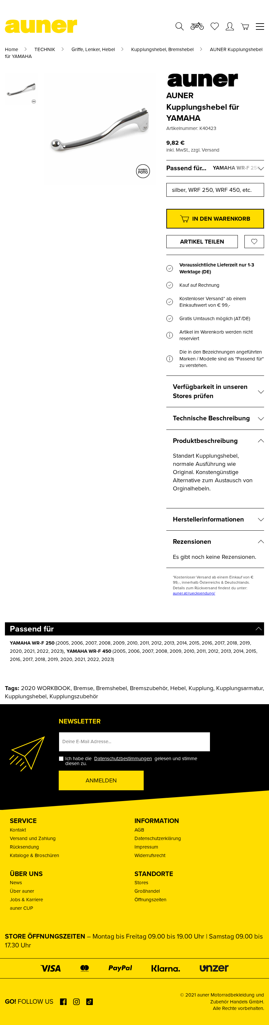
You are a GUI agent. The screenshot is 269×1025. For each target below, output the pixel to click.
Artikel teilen (202, 241)
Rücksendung (24, 847)
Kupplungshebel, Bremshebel (162, 49)
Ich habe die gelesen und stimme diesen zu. (131, 761)
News (16, 882)
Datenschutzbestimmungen (123, 758)
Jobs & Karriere (26, 899)
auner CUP (21, 908)
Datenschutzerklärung (157, 838)
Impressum (146, 847)
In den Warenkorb (221, 218)
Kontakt (18, 829)
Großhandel (147, 891)
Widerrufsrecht (149, 855)
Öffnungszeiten (150, 899)
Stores (141, 882)
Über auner (22, 891)
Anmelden (101, 780)
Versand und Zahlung (33, 838)
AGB (139, 829)
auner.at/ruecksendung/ (194, 593)
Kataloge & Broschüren (34, 855)
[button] (14, 1010)
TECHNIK (44, 49)
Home (11, 49)
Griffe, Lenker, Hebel (93, 49)
